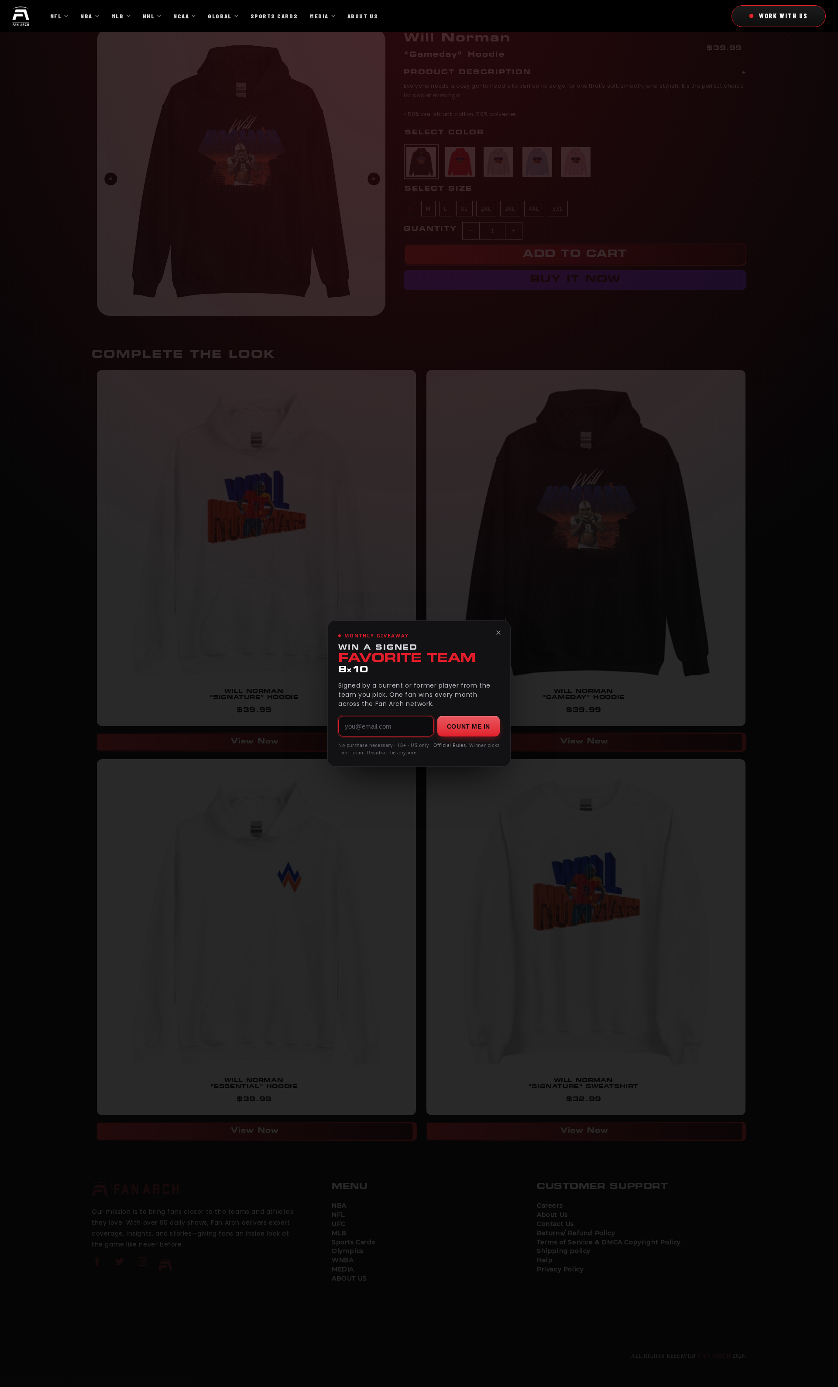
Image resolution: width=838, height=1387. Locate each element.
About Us (362, 16)
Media (319, 16)
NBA (86, 16)
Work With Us (783, 16)
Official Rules (449, 745)
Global (219, 16)
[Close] (498, 632)
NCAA (181, 16)
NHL (149, 16)
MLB (117, 16)
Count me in (468, 726)
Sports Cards (274, 16)
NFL (56, 16)
